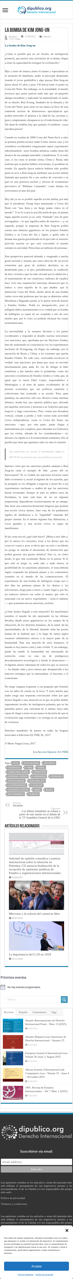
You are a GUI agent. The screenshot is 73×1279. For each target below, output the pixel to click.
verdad (33, 794)
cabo (29, 767)
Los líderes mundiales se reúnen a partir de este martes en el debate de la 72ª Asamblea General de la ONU (39, 813)
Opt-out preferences (25, 1274)
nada (37, 789)
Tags (54, 1012)
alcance (49, 763)
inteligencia (16, 781)
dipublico (13, 36)
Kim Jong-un (37, 781)
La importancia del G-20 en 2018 (30, 954)
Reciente (9, 1012)
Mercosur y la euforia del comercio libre (34, 913)
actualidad (31, 763)
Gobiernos (39, 776)
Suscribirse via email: (36, 1151)
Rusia (49, 789)
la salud (36, 785)
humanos (56, 776)
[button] (67, 1230)
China (41, 767)
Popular (23, 1012)
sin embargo (16, 794)
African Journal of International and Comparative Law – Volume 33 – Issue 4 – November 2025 (47, 1073)
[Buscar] (64, 999)
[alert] (36, 987)
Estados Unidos (17, 776)
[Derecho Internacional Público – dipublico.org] (36, 9)
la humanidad (17, 785)
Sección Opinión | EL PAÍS (52, 751)
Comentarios (39, 1012)
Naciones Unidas (18, 789)
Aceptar (36, 1266)
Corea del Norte (18, 772)
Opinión (47, 36)
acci (15, 763)
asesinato (14, 767)
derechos (40, 772)
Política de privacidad (44, 1274)
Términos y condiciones (14, 1203)
